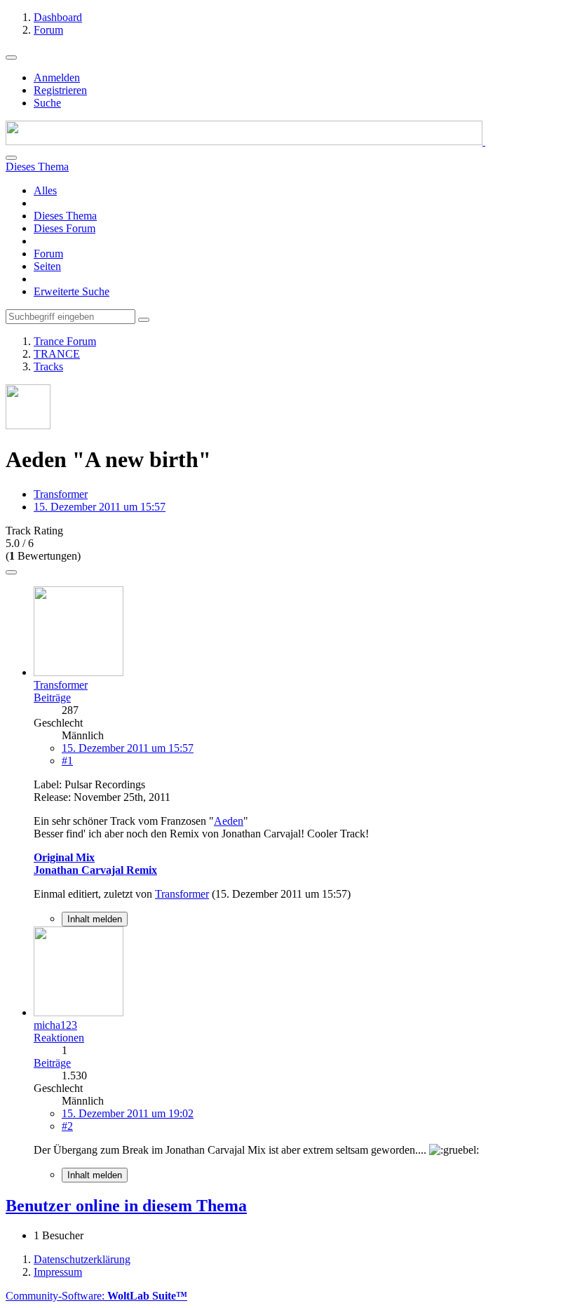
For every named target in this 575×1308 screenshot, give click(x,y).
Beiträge (52, 697)
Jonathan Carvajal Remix (95, 870)
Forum (48, 253)
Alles (45, 190)
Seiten (47, 266)
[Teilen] (11, 572)
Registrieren (60, 90)
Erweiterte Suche (71, 291)
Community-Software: (96, 1296)
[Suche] (11, 158)
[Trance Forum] (245, 141)
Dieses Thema (65, 216)
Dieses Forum (64, 228)
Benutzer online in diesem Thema (126, 1205)
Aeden (228, 821)
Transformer (61, 494)
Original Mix (64, 857)
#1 (67, 761)
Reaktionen (59, 1038)
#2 (67, 1126)
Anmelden (57, 77)
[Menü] (11, 57)
